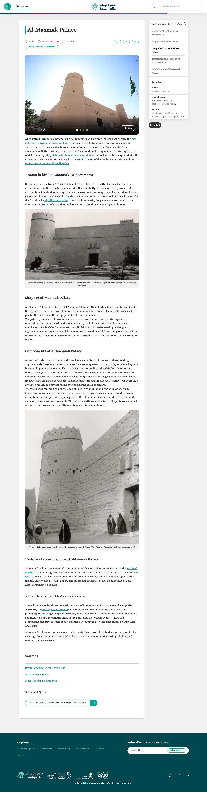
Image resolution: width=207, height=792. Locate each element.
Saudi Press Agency (37, 674)
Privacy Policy (64, 749)
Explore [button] (24, 6)
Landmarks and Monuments (41, 47)
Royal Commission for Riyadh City (45, 668)
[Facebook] (179, 775)
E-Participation (83, 749)
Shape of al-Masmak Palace (165, 41)
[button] (7, 6)
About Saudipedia (26, 749)
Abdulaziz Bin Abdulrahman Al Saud (73, 155)
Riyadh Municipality (56, 200)
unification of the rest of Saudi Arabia (47, 163)
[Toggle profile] (7, 6)
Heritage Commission (55, 609)
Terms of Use (46, 749)
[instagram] (169, 775)
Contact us (100, 749)
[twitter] (188, 775)
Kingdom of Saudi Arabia (52, 143)
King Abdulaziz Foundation (42, 681)
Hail (27, 576)
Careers (21, 755)
